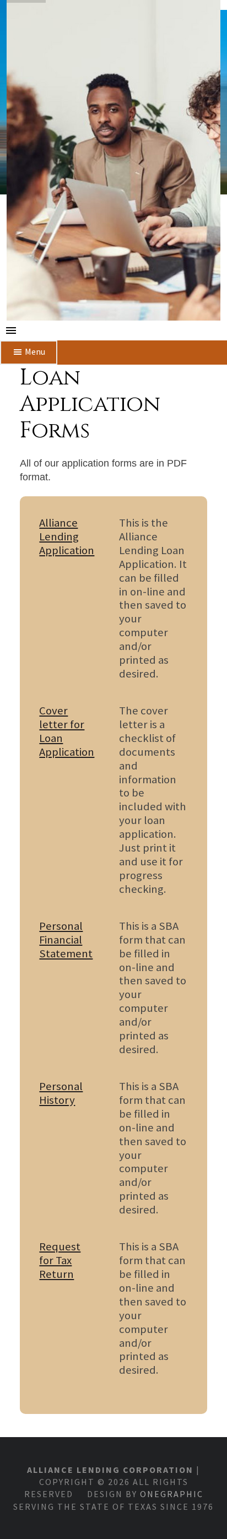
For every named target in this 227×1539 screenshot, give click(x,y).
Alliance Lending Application (66, 536)
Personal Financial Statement (66, 940)
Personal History (61, 1093)
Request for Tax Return (59, 1260)
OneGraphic (171, 1493)
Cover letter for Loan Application (66, 731)
